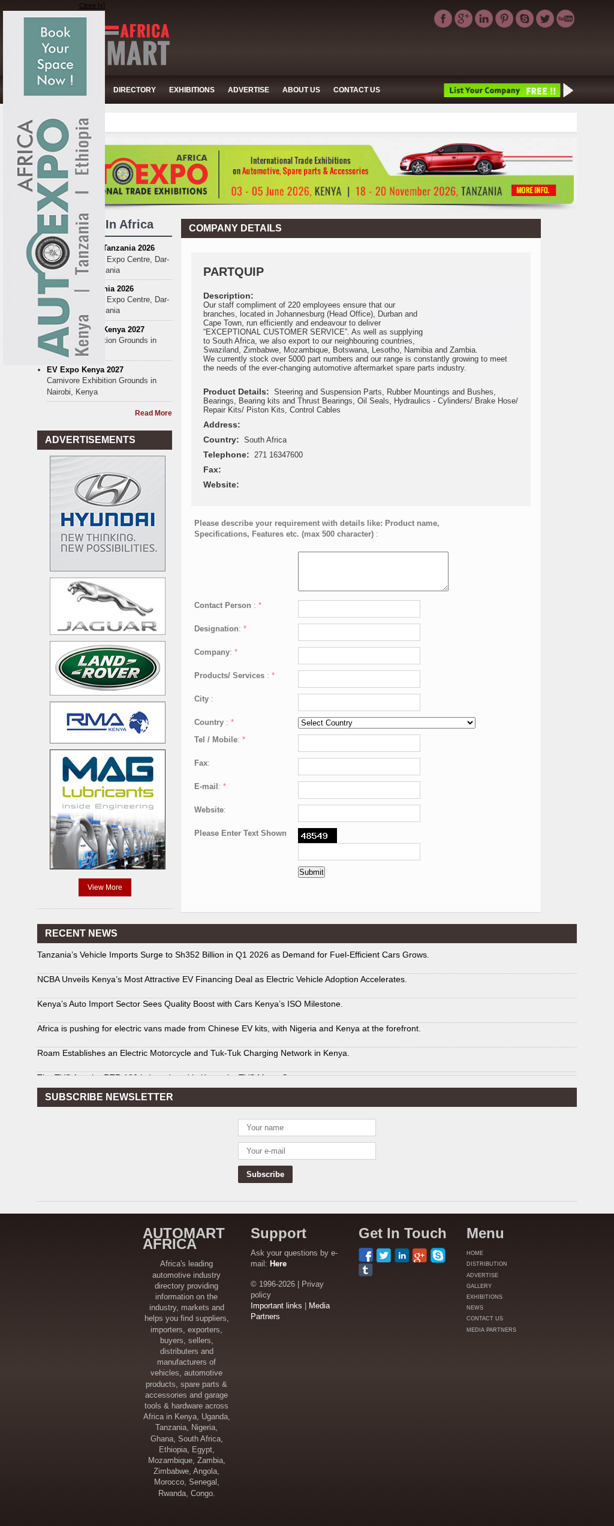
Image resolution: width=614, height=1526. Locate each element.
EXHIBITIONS (192, 90)
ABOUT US (301, 90)
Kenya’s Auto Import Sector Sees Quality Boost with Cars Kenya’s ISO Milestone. (190, 1004)
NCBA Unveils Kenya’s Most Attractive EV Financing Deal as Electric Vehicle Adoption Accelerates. (222, 979)
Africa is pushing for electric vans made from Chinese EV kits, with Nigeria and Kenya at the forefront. (229, 1028)
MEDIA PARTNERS (491, 1330)
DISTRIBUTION (486, 1264)
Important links (276, 1305)
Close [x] (92, 5)
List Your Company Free (508, 90)
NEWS (474, 1308)
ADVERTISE (248, 90)
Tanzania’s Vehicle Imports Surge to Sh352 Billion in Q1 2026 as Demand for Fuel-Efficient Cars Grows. (233, 954)
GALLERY (479, 1286)
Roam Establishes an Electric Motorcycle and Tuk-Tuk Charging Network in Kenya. (193, 1053)
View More (105, 887)
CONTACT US (356, 90)
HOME (474, 1253)
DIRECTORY (134, 90)
